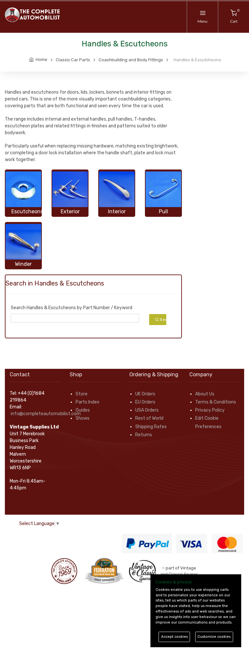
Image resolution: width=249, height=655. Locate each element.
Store (82, 394)
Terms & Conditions (215, 402)
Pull (163, 211)
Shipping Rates (151, 426)
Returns (143, 435)
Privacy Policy (210, 410)
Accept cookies (174, 637)
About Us (204, 394)
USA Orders (147, 410)
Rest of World (149, 418)
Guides (83, 410)
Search (163, 319)
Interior (117, 211)
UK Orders (145, 394)
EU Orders (145, 402)
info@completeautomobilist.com (46, 413)
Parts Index (88, 402)
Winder (23, 264)
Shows (82, 418)
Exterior (70, 211)
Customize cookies (214, 637)
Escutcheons (27, 211)
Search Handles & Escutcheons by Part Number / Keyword (71, 307)
